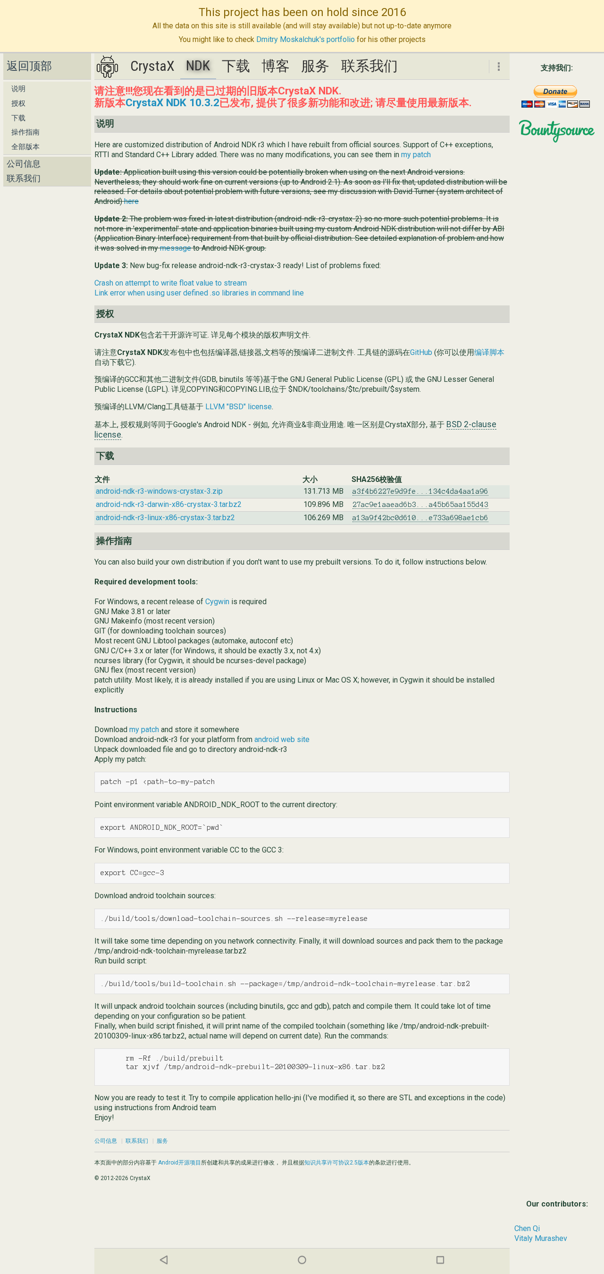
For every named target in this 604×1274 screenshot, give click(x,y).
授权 (18, 103)
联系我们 (24, 178)
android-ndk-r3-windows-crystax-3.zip (159, 491)
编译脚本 (489, 352)
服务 (315, 66)
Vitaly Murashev (540, 1238)
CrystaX (152, 66)
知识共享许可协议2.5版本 (336, 1162)
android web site (282, 739)
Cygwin (217, 601)
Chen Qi (527, 1228)
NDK (198, 65)
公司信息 (24, 164)
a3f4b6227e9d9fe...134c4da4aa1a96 (420, 491)
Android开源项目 (179, 1162)
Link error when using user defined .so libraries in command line (199, 292)
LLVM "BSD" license (238, 406)
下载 (18, 118)
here (131, 201)
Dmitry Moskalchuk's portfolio (305, 39)
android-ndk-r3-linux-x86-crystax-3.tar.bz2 (165, 517)
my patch (416, 154)
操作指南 (25, 132)
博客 (275, 66)
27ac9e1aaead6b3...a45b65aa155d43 (420, 504)
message (175, 248)
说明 (18, 88)
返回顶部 (29, 66)
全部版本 (25, 147)
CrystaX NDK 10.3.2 (172, 102)
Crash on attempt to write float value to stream (170, 282)
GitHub (421, 352)
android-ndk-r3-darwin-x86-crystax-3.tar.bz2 (169, 504)
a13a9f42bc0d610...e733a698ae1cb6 (420, 518)
